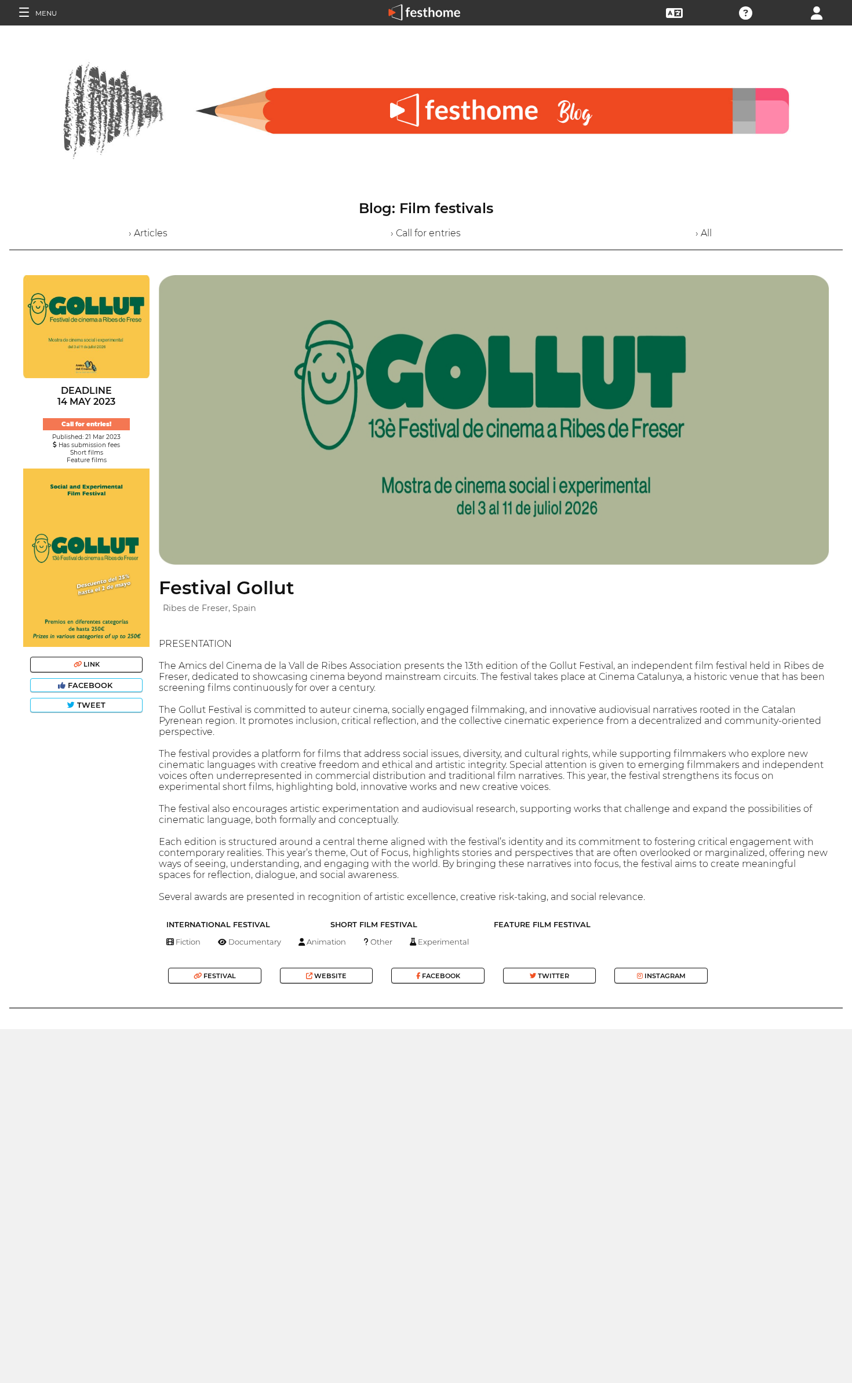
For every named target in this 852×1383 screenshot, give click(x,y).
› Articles (148, 233)
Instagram (664, 976)
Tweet (90, 705)
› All (704, 233)
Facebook (90, 685)
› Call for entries (426, 233)
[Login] (816, 12)
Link (91, 664)
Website (329, 976)
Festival (219, 976)
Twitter (552, 976)
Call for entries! (86, 424)
